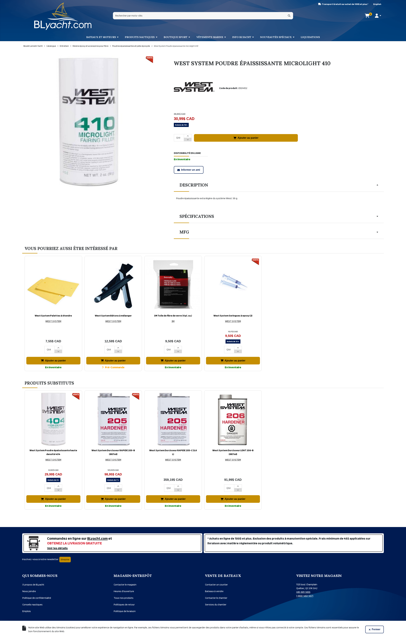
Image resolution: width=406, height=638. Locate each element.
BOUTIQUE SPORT (175, 37)
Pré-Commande (114, 367)
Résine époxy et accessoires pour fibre (90, 46)
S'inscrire (65, 559)
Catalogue (51, 46)
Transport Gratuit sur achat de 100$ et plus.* (345, 4)
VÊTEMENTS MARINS (209, 37)
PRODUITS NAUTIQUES (140, 37)
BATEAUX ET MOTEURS (101, 37)
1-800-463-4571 (304, 595)
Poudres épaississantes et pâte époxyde (131, 46)
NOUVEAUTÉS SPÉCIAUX (276, 37)
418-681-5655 (303, 592)
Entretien (64, 46)
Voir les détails (57, 548)
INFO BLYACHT (241, 37)
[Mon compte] (378, 15)
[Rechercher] (289, 15)
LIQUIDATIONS (310, 37)
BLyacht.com (97, 538)
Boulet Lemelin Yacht (33, 46)
